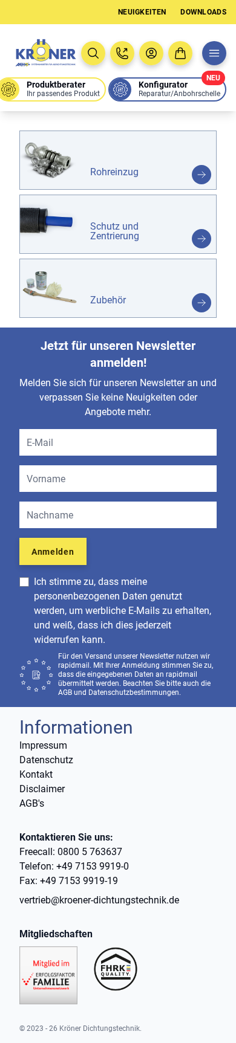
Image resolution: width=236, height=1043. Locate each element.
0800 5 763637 (89, 851)
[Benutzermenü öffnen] (151, 53)
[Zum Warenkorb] (180, 53)
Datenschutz (46, 760)
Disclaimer (42, 789)
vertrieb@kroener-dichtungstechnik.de (99, 900)
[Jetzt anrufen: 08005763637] (122, 53)
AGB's (31, 803)
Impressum (43, 745)
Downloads (203, 12)
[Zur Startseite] (45, 53)
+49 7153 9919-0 (92, 866)
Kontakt (36, 774)
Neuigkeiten (142, 12)
